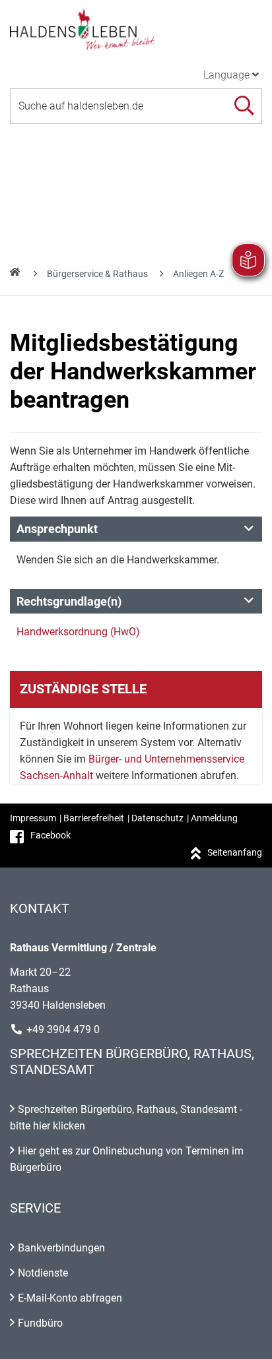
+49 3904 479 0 (63, 1029)
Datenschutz (157, 818)
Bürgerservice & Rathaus (97, 274)
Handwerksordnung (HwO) (78, 631)
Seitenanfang (234, 852)
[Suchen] (244, 105)
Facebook (50, 835)
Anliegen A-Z (198, 274)
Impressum (33, 818)
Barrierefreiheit (93, 818)
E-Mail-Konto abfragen (70, 1298)
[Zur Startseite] (136, 29)
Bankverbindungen (61, 1248)
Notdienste (43, 1273)
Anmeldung (214, 818)
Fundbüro (40, 1323)
